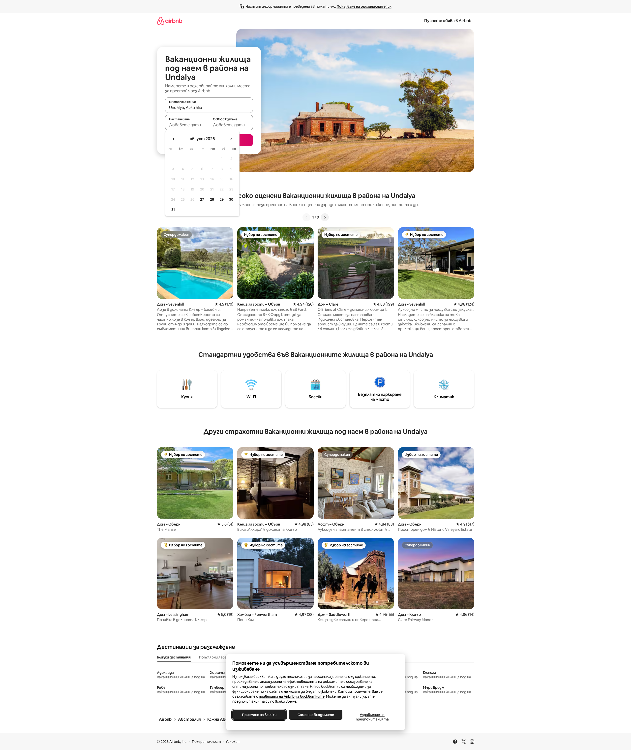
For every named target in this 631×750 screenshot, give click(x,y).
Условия (233, 741)
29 (222, 199)
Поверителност (206, 741)
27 (202, 199)
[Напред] (325, 217)
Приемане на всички (259, 715)
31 (173, 209)
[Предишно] (306, 217)
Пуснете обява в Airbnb (447, 20)
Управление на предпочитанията (372, 717)
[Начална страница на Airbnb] (169, 21)
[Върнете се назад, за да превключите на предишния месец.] (173, 138)
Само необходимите (315, 715)
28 (212, 199)
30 (231, 199)
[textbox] (187, 125)
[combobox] (209, 107)
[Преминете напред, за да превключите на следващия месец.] (230, 138)
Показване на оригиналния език (364, 6)
